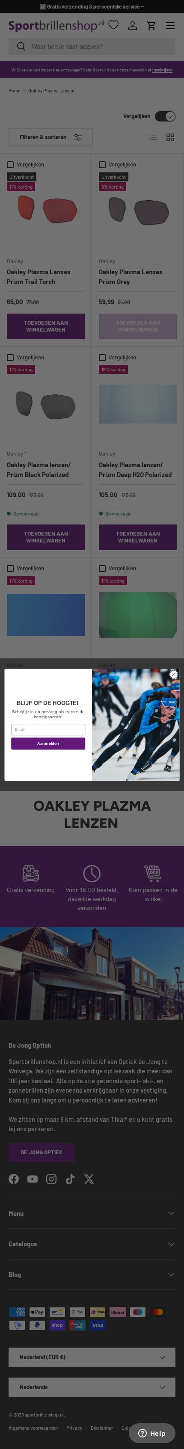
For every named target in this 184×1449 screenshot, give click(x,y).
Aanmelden (48, 743)
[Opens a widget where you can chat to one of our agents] (151, 1434)
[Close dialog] (174, 674)
